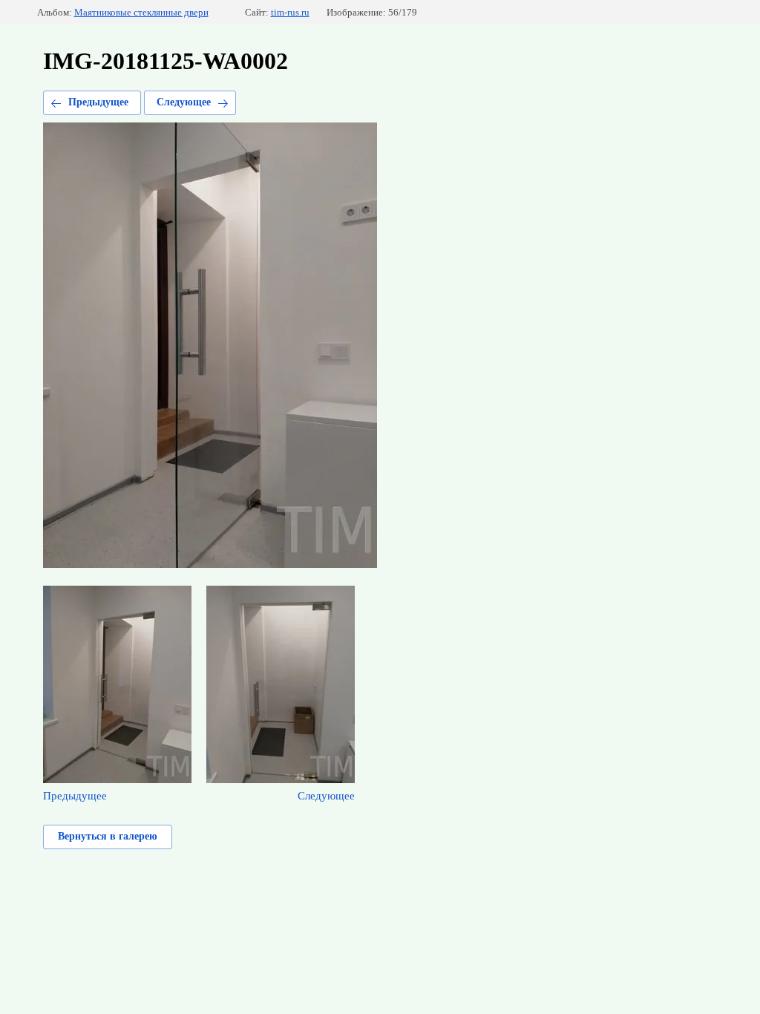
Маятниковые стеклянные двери (141, 12)
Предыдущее (98, 102)
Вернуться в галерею (107, 836)
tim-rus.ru (290, 12)
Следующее (184, 102)
